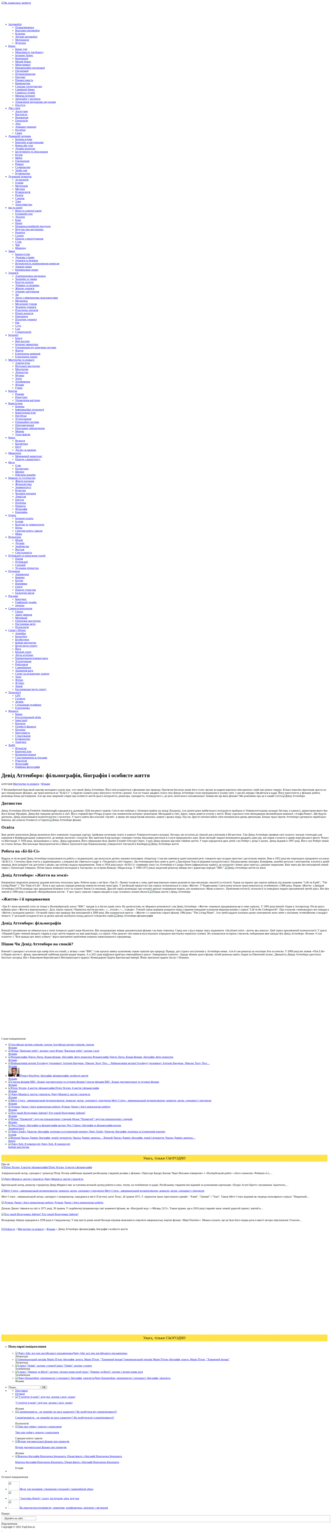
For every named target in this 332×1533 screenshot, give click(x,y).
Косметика (21, 443)
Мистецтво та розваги (21, 359)
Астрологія (21, 179)
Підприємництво (25, 74)
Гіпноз (19, 611)
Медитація (21, 185)
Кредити (20, 723)
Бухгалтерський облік (28, 717)
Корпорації (21, 58)
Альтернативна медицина (30, 275)
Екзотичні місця (24, 592)
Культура (20, 490)
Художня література (27, 568)
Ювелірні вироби (25, 474)
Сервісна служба (25, 92)
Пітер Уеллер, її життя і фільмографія (70, 1167)
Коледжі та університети (29, 524)
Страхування (22, 735)
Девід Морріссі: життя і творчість (63, 1179)
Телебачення (22, 381)
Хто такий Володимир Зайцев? (60, 1214)
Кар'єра (12, 390)
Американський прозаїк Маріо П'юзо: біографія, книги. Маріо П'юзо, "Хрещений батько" (177, 1359)
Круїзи (19, 580)
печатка (19, 605)
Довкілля (20, 496)
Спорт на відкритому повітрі (32, 673)
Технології (14, 692)
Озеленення (22, 161)
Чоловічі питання (25, 493)
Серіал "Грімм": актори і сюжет (73, 1365)
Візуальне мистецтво (27, 366)
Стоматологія (23, 331)
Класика (20, 33)
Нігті (18, 446)
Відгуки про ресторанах (29, 229)
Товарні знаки (23, 266)
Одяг (18, 465)
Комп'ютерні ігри (25, 412)
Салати (19, 235)
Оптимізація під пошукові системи (35, 347)
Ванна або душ (24, 145)
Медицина (21, 300)
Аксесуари (21, 111)
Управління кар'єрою (27, 400)
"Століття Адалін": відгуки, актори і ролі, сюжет (44, 1402)
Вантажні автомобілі (27, 30)
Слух (18, 325)
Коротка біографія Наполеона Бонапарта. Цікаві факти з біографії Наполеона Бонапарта (67, 1462)
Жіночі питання (24, 481)
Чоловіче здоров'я (25, 307)
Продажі (20, 77)
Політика (20, 502)
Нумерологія (22, 192)
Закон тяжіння (23, 614)
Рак (17, 322)
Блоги (18, 338)
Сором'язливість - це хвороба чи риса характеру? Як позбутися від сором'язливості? (64, 1417)
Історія (19, 521)
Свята (18, 133)
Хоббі (11, 745)
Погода (19, 499)
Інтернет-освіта (24, 518)
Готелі (18, 586)
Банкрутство (22, 254)
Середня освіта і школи (29, 530)
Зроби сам (21, 170)
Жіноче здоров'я (24, 288)
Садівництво (22, 167)
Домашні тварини (25, 126)
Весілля (19, 549)
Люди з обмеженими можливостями (36, 297)
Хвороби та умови (26, 279)
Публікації (21, 561)
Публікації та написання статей (26, 555)
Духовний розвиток (20, 176)
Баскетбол (21, 636)
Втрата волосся (24, 313)
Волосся (20, 440)
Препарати (21, 316)
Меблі (18, 157)
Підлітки (20, 129)
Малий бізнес (23, 61)
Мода (11, 462)
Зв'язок (19, 701)
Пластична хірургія (26, 310)
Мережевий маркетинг (28, 456)
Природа (20, 505)
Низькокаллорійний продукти (33, 226)
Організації (22, 70)
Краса (11, 437)
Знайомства (22, 546)
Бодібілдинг (22, 639)
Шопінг (19, 471)
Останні (20, 1393)
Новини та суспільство (21, 477)
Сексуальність (23, 552)
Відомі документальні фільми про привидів (41, 1447)
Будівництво (22, 173)
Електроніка (22, 707)
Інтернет (13, 335)
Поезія (19, 558)
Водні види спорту (26, 645)
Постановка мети (25, 624)
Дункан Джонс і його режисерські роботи (78, 1202)
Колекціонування (25, 754)
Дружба (19, 543)
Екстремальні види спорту (31, 689)
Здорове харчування (27, 291)
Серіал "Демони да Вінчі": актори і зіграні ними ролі (111, 1371)
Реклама (13, 596)
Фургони (20, 42)
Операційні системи (27, 422)
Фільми (19, 384)
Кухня (18, 154)
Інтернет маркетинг (27, 344)
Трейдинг (21, 742)
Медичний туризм (26, 303)
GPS (17, 695)
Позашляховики (24, 27)
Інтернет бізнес (24, 55)
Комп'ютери (15, 403)
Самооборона (23, 667)
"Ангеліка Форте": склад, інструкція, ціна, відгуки (49, 1498)
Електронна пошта (26, 356)
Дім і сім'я (14, 108)
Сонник (20, 198)
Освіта (12, 515)
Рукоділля (21, 760)
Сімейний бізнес (25, 89)
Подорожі (14, 571)
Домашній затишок (19, 136)
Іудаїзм (19, 182)
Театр (18, 378)
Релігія (19, 195)
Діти (18, 123)
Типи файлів (22, 434)
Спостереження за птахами (31, 757)
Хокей (19, 686)
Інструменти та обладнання (31, 151)
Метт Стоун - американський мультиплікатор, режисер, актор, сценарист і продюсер (154, 1190)
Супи (18, 241)
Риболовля (21, 664)
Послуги (20, 105)
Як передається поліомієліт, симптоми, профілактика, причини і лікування (64, 1507)
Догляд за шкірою (25, 450)
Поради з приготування (29, 238)
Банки (18, 714)
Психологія (22, 627)
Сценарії (20, 564)
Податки (20, 729)
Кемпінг (20, 577)
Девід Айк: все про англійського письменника (100, 1353)
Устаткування (23, 418)
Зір (17, 294)
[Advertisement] (64, 12)
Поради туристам (25, 589)
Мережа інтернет (25, 95)
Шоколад (20, 248)
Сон (17, 328)
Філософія (21, 509)
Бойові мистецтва (25, 642)
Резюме (19, 394)
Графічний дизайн (26, 602)
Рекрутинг (21, 397)
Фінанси (13, 711)
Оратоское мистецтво (28, 620)
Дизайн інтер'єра (25, 148)
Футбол (19, 683)
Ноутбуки (21, 415)
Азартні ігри (22, 362)
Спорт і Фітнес (17, 630)
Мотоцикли (22, 39)
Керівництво (22, 83)
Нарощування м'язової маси (31, 658)
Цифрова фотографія (27, 766)
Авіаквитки (22, 574)
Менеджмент (23, 64)
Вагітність (21, 114)
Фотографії (21, 763)
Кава (18, 220)
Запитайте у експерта (27, 98)
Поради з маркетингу (27, 459)
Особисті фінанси (25, 726)
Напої (18, 223)
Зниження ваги (24, 670)
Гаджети (20, 698)
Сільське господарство (28, 86)
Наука (18, 527)
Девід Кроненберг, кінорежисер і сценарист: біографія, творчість (132, 1378)
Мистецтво (21, 369)
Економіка (21, 512)
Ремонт (19, 164)
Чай (17, 244)
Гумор (18, 387)
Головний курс (24, 213)
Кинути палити (24, 282)
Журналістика (23, 484)
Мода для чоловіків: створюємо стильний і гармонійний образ (56, 1489)
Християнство (23, 204)
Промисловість (24, 80)
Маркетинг (14, 453)
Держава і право (24, 257)
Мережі (19, 431)
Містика (20, 188)
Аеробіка (20, 633)
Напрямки (21, 583)
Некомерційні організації (30, 67)
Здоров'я (13, 272)
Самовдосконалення (20, 608)
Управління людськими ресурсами (35, 101)
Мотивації (21, 617)
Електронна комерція (27, 353)
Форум (19, 350)
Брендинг (21, 599)
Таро (18, 201)
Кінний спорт (23, 651)
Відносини (14, 537)
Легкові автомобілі (26, 36)
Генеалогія (21, 120)
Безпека (19, 406)
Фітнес (19, 679)
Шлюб (19, 540)
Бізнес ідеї (21, 49)
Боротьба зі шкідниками (29, 142)
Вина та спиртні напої (28, 210)
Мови (18, 533)
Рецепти (20, 232)
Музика (19, 375)
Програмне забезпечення (30, 428)
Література (21, 372)
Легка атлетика (24, 655)
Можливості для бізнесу (29, 52)
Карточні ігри (23, 751)
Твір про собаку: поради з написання (37, 1432)
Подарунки (22, 468)
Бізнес (12, 46)
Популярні (21, 1390)
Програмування (24, 425)
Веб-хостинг (22, 341)
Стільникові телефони (28, 704)
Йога (18, 648)
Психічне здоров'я (26, 319)
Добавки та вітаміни (27, 285)
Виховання (21, 117)
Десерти (20, 216)
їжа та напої (15, 207)
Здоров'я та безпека (26, 260)
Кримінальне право (26, 269)
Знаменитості (23, 487)
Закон (11, 251)
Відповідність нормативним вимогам (37, 263)
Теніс (18, 676)
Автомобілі (15, 24)
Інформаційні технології (29, 409)
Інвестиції (21, 720)
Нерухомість (22, 732)
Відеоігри (21, 748)
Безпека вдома (23, 139)
